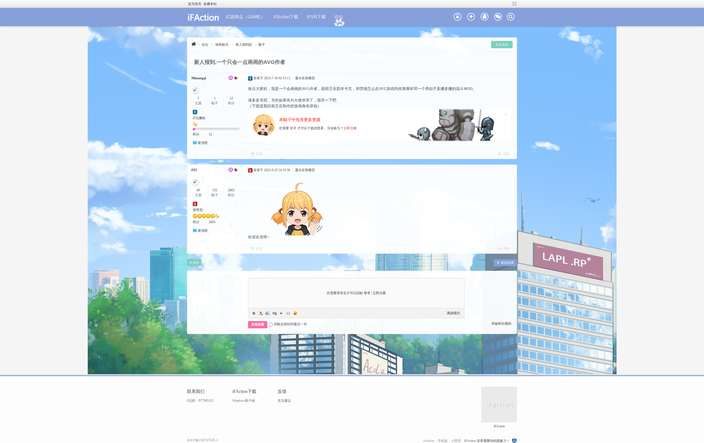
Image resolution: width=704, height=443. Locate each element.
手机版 (443, 441)
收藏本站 (210, 4)
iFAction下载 (286, 17)
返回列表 (507, 263)
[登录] (457, 17)
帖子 (261, 45)
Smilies (295, 313)
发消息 (203, 143)
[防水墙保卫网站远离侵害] (514, 441)
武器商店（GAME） (245, 17)
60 (198, 190)
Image (267, 313)
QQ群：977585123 (200, 401)
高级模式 (453, 313)
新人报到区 (244, 45)
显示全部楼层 (305, 78)
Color (260, 313)
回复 (259, 154)
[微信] (498, 17)
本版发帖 (501, 45)
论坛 (338, 17)
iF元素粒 (199, 118)
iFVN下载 (316, 17)
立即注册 (350, 128)
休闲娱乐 (222, 45)
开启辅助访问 (509, 3)
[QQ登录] (484, 17)
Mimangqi (198, 78)
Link (274, 313)
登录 (293, 128)
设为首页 (194, 4)
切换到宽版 (514, 3)
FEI (194, 170)
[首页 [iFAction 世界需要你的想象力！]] (193, 44)
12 (231, 98)
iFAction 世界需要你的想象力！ (487, 441)
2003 (231, 190)
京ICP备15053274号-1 (202, 440)
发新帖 (194, 262)
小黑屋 (456, 441)
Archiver (429, 441)
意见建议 (284, 401)
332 (214, 190)
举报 (506, 154)
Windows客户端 (243, 401)
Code (288, 313)
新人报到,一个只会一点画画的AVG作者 (239, 62)
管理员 (198, 210)
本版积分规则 (501, 324)
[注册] (471, 17)
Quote (281, 313)
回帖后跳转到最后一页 (290, 324)
